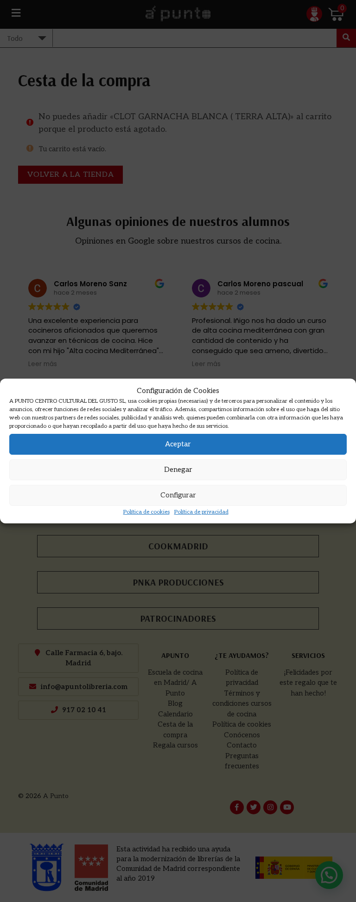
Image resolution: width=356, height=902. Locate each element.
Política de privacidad (201, 512)
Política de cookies (146, 512)
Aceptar (178, 444)
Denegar (178, 469)
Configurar (178, 495)
